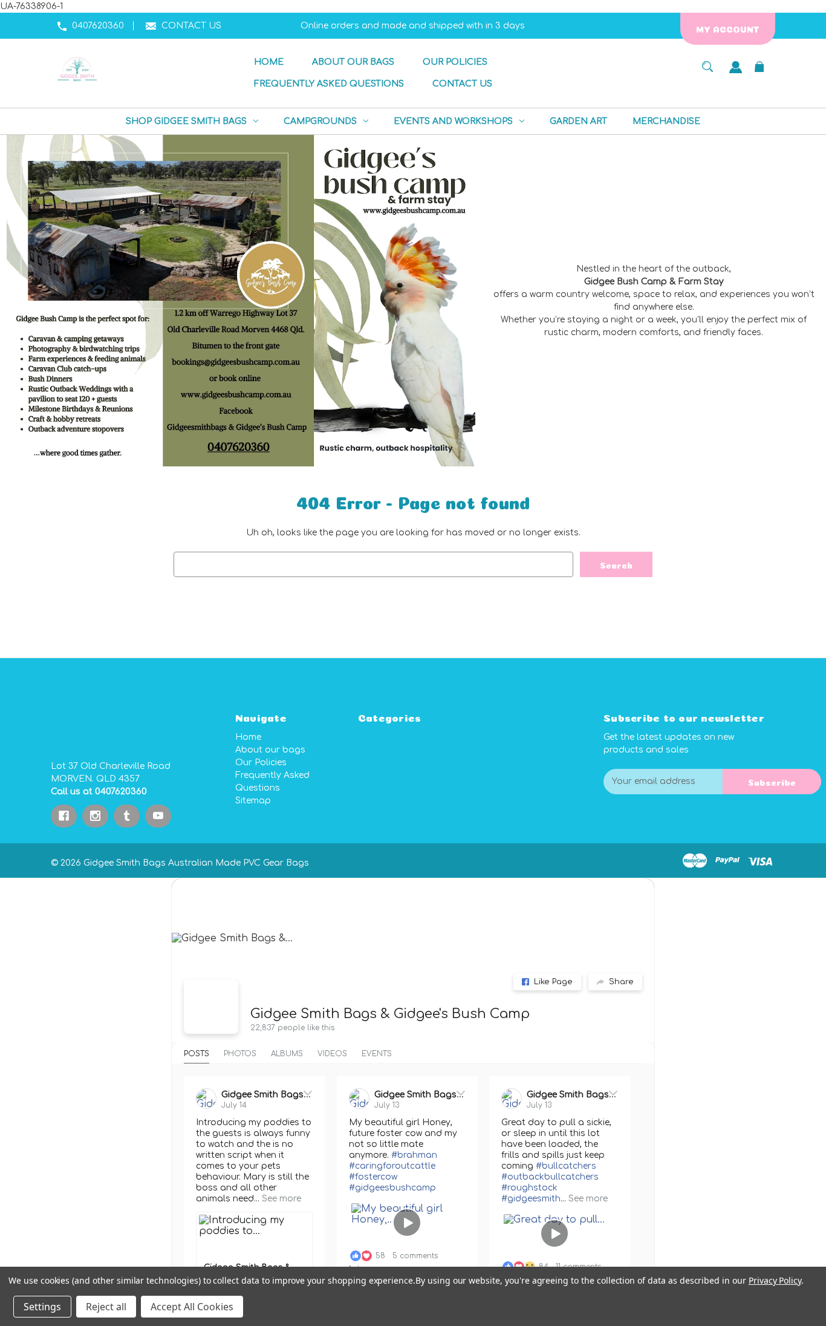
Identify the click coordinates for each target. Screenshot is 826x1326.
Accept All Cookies (192, 1306)
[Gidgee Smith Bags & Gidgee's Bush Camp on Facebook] (211, 1006)
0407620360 (98, 25)
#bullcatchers (566, 1166)
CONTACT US (191, 25)
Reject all (106, 1306)
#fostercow (373, 1176)
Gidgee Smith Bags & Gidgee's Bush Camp (390, 1014)
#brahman (414, 1155)
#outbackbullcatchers (550, 1176)
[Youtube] (158, 816)
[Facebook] (63, 816)
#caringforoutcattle (392, 1166)
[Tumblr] (126, 816)
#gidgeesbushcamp (392, 1187)
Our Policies (261, 762)
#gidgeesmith (531, 1198)
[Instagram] (95, 816)
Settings (42, 1306)
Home (248, 737)
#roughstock (529, 1187)
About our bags (270, 749)
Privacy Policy (775, 1280)
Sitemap (253, 800)
